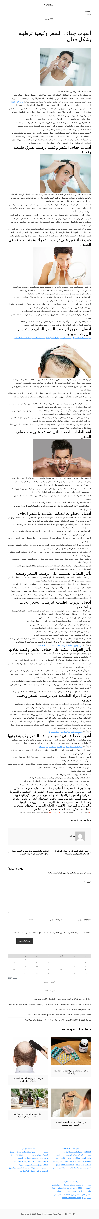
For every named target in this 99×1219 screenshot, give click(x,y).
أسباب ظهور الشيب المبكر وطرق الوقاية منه (34, 812)
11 (85, 966)
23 (25, 970)
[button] (49, 19)
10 (14, 963)
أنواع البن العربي (59, 1168)
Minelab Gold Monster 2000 (70, 1188)
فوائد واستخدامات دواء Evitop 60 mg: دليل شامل (71, 1072)
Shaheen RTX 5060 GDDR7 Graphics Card (73, 1009)
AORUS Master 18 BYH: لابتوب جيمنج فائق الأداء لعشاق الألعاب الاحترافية (62, 999)
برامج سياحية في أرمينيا (26, 1151)
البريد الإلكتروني (55, 919)
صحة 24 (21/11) (17, 101)
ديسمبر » (45, 982)
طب (54, 812)
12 (74, 966)
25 (86, 973)
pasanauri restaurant (71, 1197)
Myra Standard (67, 1164)
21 (48, 970)
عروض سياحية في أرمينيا (73, 1184)
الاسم (30, 919)
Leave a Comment (67, 812)
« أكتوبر (54, 982)
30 (26, 973)
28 (48, 973)
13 (61, 966)
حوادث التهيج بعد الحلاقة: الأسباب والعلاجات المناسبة (28, 1080)
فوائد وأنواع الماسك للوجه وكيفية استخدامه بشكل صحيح (60, 645)
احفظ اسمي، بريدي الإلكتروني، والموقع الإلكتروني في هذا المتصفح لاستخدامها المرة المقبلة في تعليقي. (50, 932)
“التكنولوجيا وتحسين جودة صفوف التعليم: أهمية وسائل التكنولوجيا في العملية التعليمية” (31, 852)
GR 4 (78, 1164)
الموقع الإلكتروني (84, 919)
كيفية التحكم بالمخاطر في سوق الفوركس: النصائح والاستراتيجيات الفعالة (72, 852)
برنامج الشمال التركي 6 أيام (30, 1171)
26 (74, 973)
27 (61, 973)
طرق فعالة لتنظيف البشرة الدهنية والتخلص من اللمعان (60, 746)
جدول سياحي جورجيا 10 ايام (74, 1194)
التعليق (87, 882)
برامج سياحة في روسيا (33, 1164)
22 (37, 970)
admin (72, 836)
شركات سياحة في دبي (74, 1155)
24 (14, 970)
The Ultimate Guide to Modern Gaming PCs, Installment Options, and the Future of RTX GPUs (49, 1004)
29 (37, 973)
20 (61, 970)
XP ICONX (72, 1191)
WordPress (73, 1214)
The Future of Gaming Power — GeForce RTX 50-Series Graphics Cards (59, 1014)
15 (37, 966)
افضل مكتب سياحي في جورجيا (29, 1161)
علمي (88, 10)
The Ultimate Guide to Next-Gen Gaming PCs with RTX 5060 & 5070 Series (58, 1020)
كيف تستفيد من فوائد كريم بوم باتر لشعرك (65, 731)
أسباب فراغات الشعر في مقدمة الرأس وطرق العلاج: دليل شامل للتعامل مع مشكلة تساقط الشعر (52, 337)
